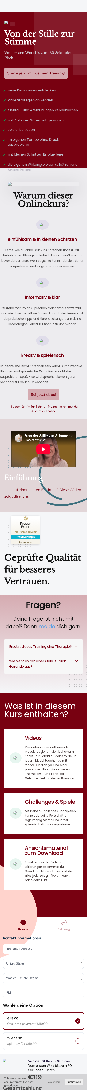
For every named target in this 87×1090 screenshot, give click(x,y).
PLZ (9, 993)
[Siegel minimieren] (38, 518)
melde (47, 626)
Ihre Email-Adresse (20, 949)
